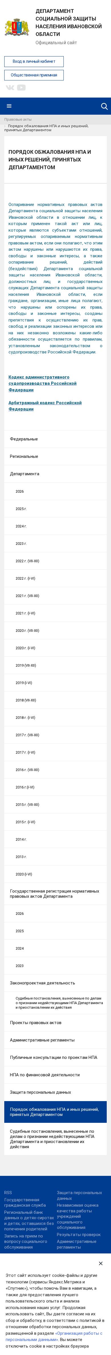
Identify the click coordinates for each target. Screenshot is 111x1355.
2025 (20, 931)
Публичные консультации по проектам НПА (53, 1057)
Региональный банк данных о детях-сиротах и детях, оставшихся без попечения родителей (29, 1221)
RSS (8, 1192)
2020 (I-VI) (24, 874)
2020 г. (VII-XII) (27, 630)
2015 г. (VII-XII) (27, 804)
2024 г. (21, 526)
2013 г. (21, 857)
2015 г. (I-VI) (25, 822)
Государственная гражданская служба (25, 1202)
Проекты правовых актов (35, 1022)
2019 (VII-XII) (26, 665)
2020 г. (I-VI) (25, 648)
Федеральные (24, 439)
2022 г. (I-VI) (25, 578)
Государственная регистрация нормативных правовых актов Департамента (54, 894)
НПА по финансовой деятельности (45, 1074)
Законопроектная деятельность (42, 983)
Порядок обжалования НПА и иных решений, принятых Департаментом (54, 1112)
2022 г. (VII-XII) (27, 561)
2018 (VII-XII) (26, 700)
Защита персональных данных (40, 1092)
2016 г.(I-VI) (25, 787)
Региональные (24, 456)
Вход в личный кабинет (34, 61)
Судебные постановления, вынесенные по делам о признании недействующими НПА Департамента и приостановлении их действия (59, 1002)
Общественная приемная (34, 75)
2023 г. (21, 543)
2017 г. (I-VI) (25, 752)
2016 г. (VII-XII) (27, 770)
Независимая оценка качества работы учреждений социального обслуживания (77, 1216)
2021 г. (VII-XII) (27, 596)
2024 (20, 948)
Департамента (24, 473)
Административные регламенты (42, 1040)
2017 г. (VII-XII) (27, 735)
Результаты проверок (79, 1234)
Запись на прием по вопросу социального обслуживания (25, 1241)
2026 (20, 491)
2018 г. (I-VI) (25, 717)
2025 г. (21, 509)
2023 (20, 966)
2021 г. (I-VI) (25, 613)
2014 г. (21, 839)
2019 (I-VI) (24, 683)
